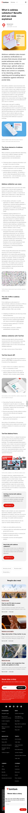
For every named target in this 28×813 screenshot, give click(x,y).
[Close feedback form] (24, 788)
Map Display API (18, 727)
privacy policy (11, 698)
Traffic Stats (17, 742)
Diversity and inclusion (7, 778)
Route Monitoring (19, 749)
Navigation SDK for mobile (6, 748)
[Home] (5, 2)
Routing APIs (4, 739)
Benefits (3, 772)
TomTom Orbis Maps (19, 713)
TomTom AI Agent (5, 752)
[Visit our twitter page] (10, 706)
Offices (3, 769)
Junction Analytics (19, 752)
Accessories (4, 724)
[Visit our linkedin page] (18, 706)
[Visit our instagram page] (21, 706)
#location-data (17, 568)
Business (13, 2)
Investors (17, 781)
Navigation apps (5, 713)
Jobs (3, 766)
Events (16, 775)
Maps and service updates (6, 727)
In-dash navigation (6, 721)
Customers (17, 769)
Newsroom (17, 772)
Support (3, 731)
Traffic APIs (17, 758)
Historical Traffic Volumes (20, 755)
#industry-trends (7, 568)
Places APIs (4, 742)
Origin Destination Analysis (19, 745)
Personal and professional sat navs (6, 717)
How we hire (4, 775)
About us (17, 766)
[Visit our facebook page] (7, 706)
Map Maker (17, 721)
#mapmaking (6, 572)
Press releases (18, 778)
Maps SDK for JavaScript (20, 724)
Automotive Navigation (7, 745)
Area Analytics (18, 739)
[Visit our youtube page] (14, 706)
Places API (17, 730)
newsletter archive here (6, 699)
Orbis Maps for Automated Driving (19, 717)
